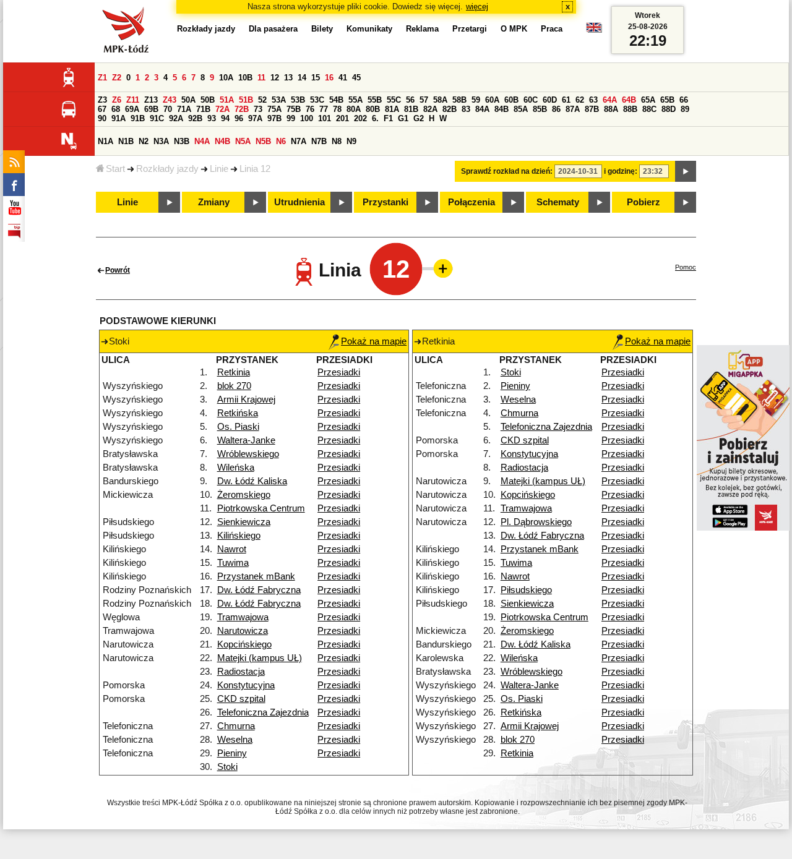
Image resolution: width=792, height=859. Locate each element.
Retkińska (237, 413)
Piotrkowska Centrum (261, 508)
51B (246, 100)
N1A (105, 141)
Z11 (132, 100)
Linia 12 (254, 169)
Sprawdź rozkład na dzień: (507, 171)
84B (501, 109)
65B (667, 100)
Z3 (102, 100)
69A (132, 109)
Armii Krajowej (246, 399)
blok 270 (234, 386)
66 (683, 100)
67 (102, 109)
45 (356, 77)
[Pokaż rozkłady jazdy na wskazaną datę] (685, 171)
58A (440, 100)
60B (511, 100)
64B (629, 100)
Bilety (322, 28)
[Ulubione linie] (439, 268)
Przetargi (469, 28)
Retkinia (233, 372)
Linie (219, 169)
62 (579, 100)
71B (203, 109)
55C (394, 100)
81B (411, 109)
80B (373, 109)
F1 (388, 118)
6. (375, 118)
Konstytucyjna (246, 685)
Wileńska (235, 467)
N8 (337, 141)
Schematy (557, 202)
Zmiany (214, 202)
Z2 (116, 77)
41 (342, 77)
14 (302, 77)
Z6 (116, 100)
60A (492, 100)
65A (648, 100)
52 (262, 100)
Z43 (169, 100)
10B (245, 77)
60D (550, 100)
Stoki (227, 767)
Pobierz (643, 202)
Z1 (102, 77)
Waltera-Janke (246, 440)
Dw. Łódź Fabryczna (259, 590)
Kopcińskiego (244, 644)
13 (288, 77)
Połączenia (471, 202)
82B (449, 109)
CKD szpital (241, 699)
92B (195, 118)
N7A (298, 141)
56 (410, 100)
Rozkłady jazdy (167, 169)
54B (336, 100)
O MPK (514, 28)
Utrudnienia (299, 202)
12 (274, 77)
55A (355, 100)
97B (274, 118)
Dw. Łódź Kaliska (252, 481)
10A (226, 77)
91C (157, 118)
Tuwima (233, 563)
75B (293, 109)
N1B (126, 141)
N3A (161, 141)
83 (466, 109)
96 (239, 118)
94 (225, 118)
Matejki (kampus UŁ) (259, 658)
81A (392, 109)
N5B (263, 141)
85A (521, 109)
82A (430, 109)
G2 (418, 118)
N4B (222, 141)
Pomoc (685, 267)
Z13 (151, 100)
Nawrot (231, 549)
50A (188, 100)
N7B (319, 141)
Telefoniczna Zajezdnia (263, 712)
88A (611, 109)
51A (227, 100)
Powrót (117, 270)
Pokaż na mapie (374, 341)
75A (274, 109)
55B (375, 100)
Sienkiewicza (243, 522)
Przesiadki (338, 372)
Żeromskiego (243, 495)
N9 (351, 141)
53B (298, 100)
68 (115, 109)
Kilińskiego (238, 536)
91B (138, 118)
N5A (243, 141)
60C (530, 100)
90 (102, 118)
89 (685, 109)
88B (630, 109)
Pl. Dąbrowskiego (536, 522)
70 (167, 109)
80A (353, 109)
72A (222, 109)
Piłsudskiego (526, 590)
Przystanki (385, 202)
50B (207, 100)
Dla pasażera (273, 28)
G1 (403, 118)
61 (566, 100)
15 (315, 77)
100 (306, 118)
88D (668, 109)
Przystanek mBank (256, 576)
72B (242, 109)
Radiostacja (241, 672)
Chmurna (236, 726)
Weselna (234, 740)
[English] (594, 30)
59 (475, 100)
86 (556, 109)
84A (482, 109)
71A (184, 109)
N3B (181, 141)
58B (459, 100)
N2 (143, 141)
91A (118, 118)
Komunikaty (369, 28)
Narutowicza (242, 631)
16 (329, 77)
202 (360, 118)
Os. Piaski (238, 427)
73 (258, 109)
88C (649, 109)
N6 (281, 141)
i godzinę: (620, 171)
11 (261, 77)
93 (211, 118)
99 (290, 118)
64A (610, 100)
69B (151, 109)
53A (279, 100)
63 (593, 100)
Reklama (422, 28)
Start (115, 169)
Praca (551, 28)
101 (324, 118)
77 (323, 109)
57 (424, 100)
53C (317, 100)
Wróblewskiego (248, 454)
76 (310, 109)
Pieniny (232, 753)
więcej (477, 6)
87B (592, 109)
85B (540, 109)
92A (176, 118)
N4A (202, 141)
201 (342, 118)
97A (255, 118)
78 (337, 109)
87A (573, 109)
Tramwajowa (243, 617)
